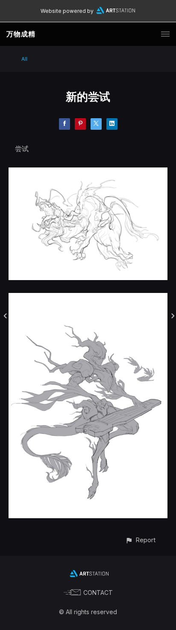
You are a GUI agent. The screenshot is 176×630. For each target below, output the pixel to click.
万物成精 (20, 34)
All (24, 59)
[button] (140, 540)
